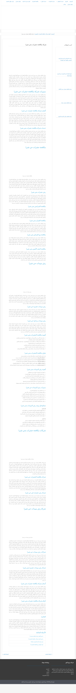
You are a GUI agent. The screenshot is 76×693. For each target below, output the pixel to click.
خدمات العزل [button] (43, 1)
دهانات (64, 4)
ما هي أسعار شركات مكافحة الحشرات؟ (35, 639)
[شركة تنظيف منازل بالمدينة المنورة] (64, 110)
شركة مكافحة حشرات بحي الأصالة (65, 89)
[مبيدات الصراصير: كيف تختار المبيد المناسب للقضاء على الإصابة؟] (64, 52)
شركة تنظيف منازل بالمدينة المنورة (65, 116)
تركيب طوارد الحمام (10, 1)
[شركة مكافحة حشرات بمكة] (64, 96)
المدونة (66, 1)
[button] (56, 1)
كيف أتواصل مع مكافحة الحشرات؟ (36, 644)
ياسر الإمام (24, 681)
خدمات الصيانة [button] (52, 1)
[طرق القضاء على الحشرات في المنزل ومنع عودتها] (64, 67)
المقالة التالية (5, 654)
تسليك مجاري (18, 1)
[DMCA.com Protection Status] (67, 688)
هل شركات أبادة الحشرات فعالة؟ (37, 641)
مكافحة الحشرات (35, 1)
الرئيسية (71, 1)
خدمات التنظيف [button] (60, 1)
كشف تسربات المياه (26, 1)
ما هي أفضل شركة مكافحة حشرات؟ (36, 636)
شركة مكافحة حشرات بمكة (66, 102)
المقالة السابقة (48, 654)
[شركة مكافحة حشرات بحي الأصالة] (64, 83)
